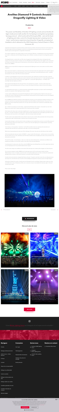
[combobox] (56, 399)
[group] (29, 218)
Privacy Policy (42, 404)
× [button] (57, 399)
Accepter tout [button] (25, 407)
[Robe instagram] (29, 321)
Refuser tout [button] (34, 407)
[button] (29, 410)
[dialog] (29, 405)
